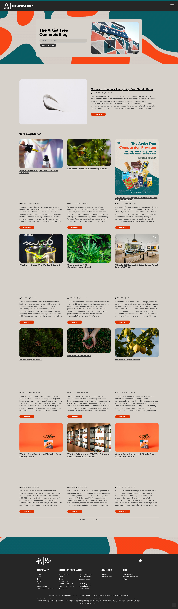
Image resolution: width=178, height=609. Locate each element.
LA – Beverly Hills (85, 574)
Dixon (61, 579)
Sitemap (125, 595)
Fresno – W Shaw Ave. (67, 586)
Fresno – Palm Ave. (66, 584)
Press (39, 581)
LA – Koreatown (85, 577)
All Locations (64, 574)
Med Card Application (45, 588)
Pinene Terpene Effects (30, 360)
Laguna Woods (85, 579)
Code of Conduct (97, 595)
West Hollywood (85, 584)
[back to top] (174, 605)
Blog (39, 579)
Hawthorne (63, 588)
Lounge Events (106, 577)
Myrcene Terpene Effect (79, 356)
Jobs (39, 577)
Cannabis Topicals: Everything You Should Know (122, 89)
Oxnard (82, 581)
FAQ (38, 584)
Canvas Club (42, 586)
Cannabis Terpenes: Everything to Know (87, 169)
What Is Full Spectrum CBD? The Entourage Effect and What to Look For (88, 455)
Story (39, 574)
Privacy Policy (107, 595)
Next (97, 520)
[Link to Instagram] (140, 560)
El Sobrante (63, 581)
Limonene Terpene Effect (127, 360)
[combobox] (63, 41)
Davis (61, 577)
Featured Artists (129, 574)
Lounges (104, 574)
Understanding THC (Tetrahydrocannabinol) (79, 266)
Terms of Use (118, 595)
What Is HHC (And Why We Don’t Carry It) (40, 265)
